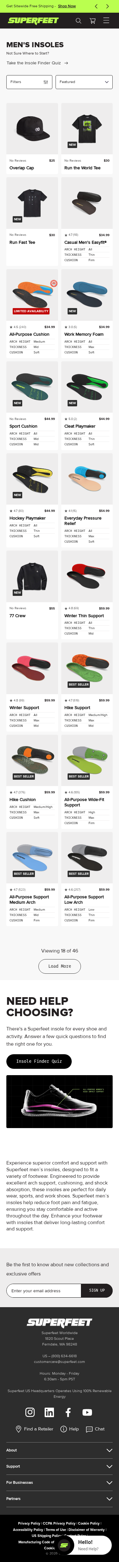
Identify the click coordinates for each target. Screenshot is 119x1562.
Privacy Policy (29, 1523)
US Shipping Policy (47, 1536)
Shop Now (67, 6)
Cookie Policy (89, 1523)
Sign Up (97, 1290)
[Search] (78, 20)
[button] (92, 20)
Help (74, 1429)
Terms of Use (56, 1530)
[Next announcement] (107, 6)
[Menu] (106, 20)
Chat (99, 1429)
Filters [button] (15, 82)
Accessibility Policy (28, 1530)
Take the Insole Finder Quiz (34, 63)
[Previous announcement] (96, 6)
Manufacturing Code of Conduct (43, 1542)
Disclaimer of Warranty (87, 1530)
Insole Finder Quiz (39, 1061)
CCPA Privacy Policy (59, 1523)
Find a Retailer (38, 1429)
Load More (59, 966)
